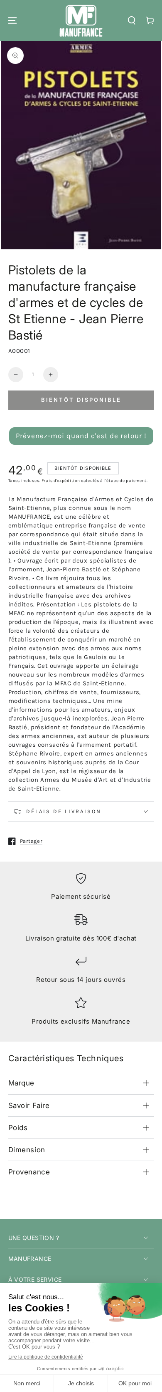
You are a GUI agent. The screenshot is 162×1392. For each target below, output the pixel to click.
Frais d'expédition (61, 480)
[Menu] (12, 20)
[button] (132, 20)
